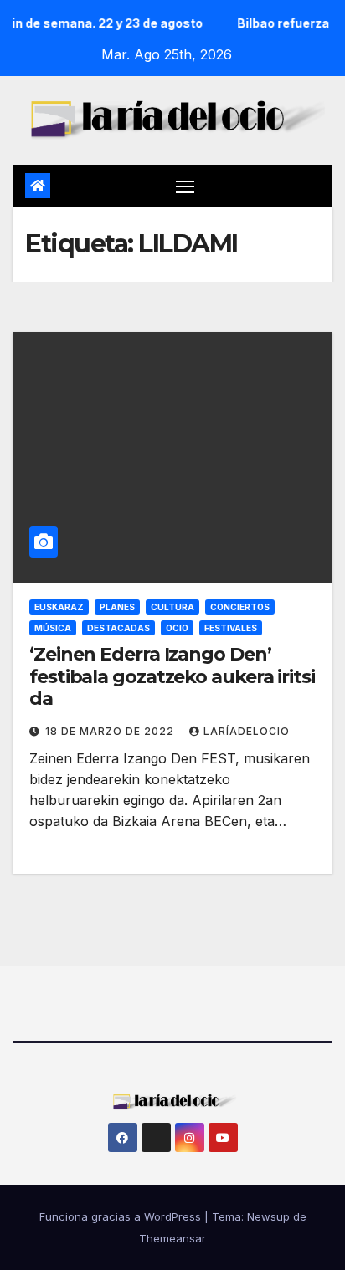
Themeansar (172, 1238)
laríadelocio (246, 731)
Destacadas (118, 628)
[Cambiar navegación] (185, 185)
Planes (117, 607)
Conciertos (240, 607)
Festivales (230, 628)
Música (52, 628)
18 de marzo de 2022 (111, 731)
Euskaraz (59, 607)
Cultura (172, 607)
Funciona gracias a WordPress (121, 1216)
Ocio (177, 628)
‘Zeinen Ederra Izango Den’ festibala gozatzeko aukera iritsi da (172, 676)
